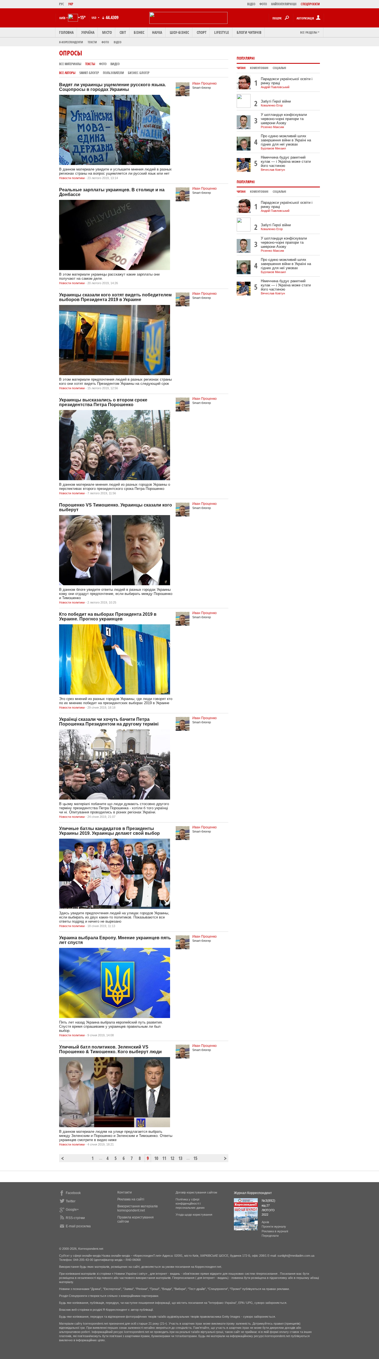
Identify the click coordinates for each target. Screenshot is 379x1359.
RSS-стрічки (75, 1218)
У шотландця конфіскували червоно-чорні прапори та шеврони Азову (284, 119)
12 (172, 1158)
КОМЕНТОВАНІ (259, 68)
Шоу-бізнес (179, 32)
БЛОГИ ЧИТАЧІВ (249, 32)
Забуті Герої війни (276, 101)
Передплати (270, 1235)
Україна (87, 32)
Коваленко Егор (272, 105)
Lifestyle (221, 32)
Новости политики (72, 178)
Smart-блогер (89, 72)
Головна (66, 32)
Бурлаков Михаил (273, 148)
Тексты (90, 64)
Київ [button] (62, 18)
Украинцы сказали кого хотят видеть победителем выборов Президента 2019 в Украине (115, 297)
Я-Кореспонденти (71, 42)
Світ (123, 32)
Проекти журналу (274, 1226)
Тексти (92, 42)
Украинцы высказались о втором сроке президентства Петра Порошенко (103, 402)
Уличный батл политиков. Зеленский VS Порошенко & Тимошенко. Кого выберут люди (110, 1049)
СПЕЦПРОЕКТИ (310, 4)
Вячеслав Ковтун (273, 169)
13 (180, 1158)
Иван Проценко (204, 83)
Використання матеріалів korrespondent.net (137, 1208)
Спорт (201, 32)
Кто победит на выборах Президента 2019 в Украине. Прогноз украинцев (107, 616)
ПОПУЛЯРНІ (246, 58)
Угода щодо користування (194, 1214)
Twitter (70, 1201)
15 (195, 1158)
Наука (157, 32)
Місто (107, 32)
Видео (115, 64)
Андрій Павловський (275, 87)
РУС (61, 4)
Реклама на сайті (130, 1199)
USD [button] (94, 18)
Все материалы (70, 64)
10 (156, 1158)
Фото (105, 42)
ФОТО (263, 4)
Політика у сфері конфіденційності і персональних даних (190, 1203)
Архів (265, 1222)
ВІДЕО (251, 4)
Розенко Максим (272, 127)
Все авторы (67, 72)
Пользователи (113, 72)
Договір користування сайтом (196, 1192)
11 (164, 1158)
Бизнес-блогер (139, 72)
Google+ (72, 1210)
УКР (70, 4)
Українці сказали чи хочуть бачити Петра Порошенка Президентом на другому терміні (108, 721)
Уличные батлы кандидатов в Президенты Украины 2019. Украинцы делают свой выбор (109, 831)
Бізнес (139, 32)
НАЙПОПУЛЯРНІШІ (284, 4)
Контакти (124, 1192)
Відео (118, 42)
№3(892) (268, 1201)
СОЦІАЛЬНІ (279, 68)
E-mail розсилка (78, 1226)
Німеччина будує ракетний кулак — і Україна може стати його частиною (286, 161)
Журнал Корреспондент (253, 1193)
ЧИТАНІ (241, 68)
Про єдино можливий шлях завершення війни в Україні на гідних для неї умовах (286, 140)
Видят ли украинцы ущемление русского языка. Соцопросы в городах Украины (112, 87)
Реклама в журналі (275, 1231)
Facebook (73, 1193)
